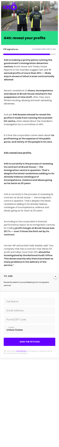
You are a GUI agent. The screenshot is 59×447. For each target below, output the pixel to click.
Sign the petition (30, 341)
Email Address (15, 310)
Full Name (12, 301)
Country (11, 327)
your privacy (21, 351)
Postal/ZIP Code (16, 319)
